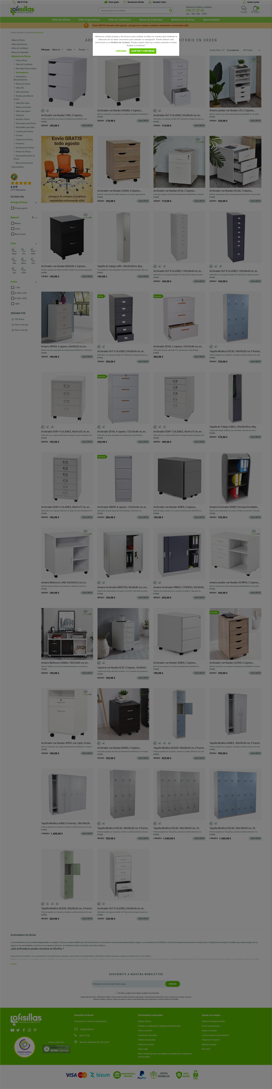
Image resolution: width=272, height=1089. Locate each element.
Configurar (121, 51)
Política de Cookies (120, 42)
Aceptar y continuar (142, 51)
